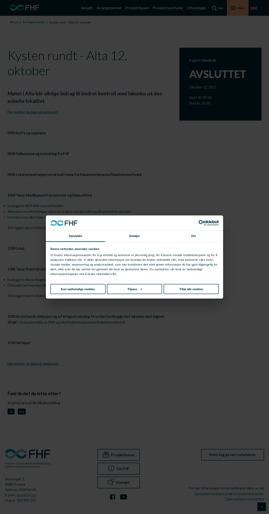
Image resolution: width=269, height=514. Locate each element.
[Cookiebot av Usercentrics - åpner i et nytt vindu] (201, 223)
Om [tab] (193, 236)
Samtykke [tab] (75, 236)
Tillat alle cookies (191, 289)
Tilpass (132, 289)
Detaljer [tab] (134, 236)
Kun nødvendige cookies (78, 289)
